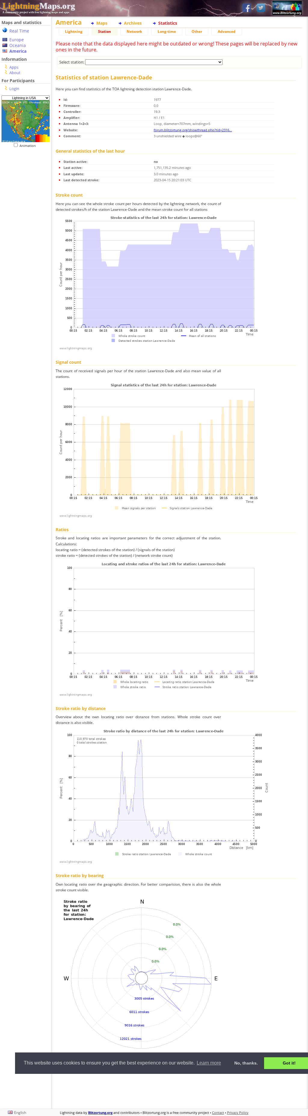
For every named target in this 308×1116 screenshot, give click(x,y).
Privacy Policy (237, 1112)
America (17, 51)
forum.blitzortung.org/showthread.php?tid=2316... (193, 130)
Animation (29, 145)
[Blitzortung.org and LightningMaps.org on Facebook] (246, 8)
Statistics (167, 23)
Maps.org (38, 6)
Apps (13, 67)
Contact (218, 1112)
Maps (101, 23)
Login (14, 88)
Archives (133, 23)
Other (197, 31)
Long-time (167, 31)
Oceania (17, 45)
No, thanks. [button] (246, 1063)
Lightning (73, 31)
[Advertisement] (179, 1090)
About (14, 72)
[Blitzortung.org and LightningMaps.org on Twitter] (260, 8)
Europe (16, 39)
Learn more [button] (209, 1062)
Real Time (19, 31)
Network (134, 31)
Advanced (227, 31)
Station (104, 31)
